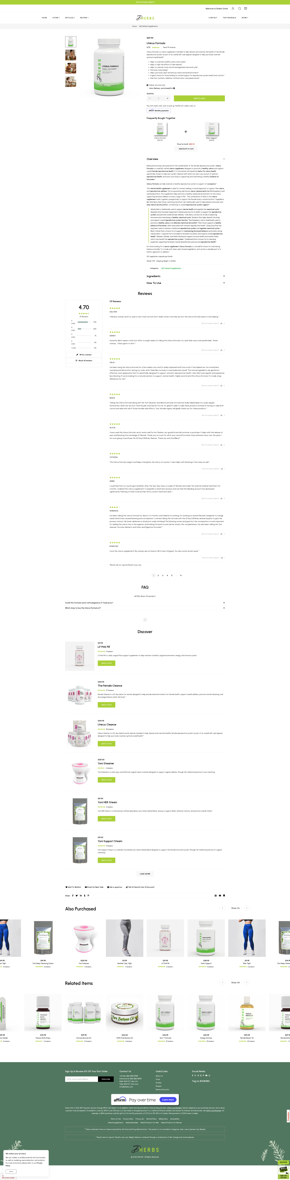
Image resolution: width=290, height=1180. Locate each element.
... (176, 575)
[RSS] (209, 1075)
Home (44, 18)
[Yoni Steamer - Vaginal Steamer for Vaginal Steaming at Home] (79, 772)
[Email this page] (220, 895)
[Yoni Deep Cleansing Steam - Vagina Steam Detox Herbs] (43, 938)
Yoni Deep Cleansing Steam (43, 963)
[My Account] (232, 8)
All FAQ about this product (145, 596)
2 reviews (109, 651)
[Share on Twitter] (77, 895)
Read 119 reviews (169, 47)
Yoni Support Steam (110, 841)
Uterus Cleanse (107, 724)
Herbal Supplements (115, 1123)
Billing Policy (163, 1119)
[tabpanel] (165, 943)
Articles (69, 18)
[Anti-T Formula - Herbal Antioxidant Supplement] (165, 1012)
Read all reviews (85, 360)
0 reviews (109, 846)
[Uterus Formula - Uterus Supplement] (70, 55)
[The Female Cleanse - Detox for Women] (79, 695)
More (244, 18)
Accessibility (174, 1119)
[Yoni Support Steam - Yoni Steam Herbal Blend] (79, 850)
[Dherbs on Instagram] (198, 1075)
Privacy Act (140, 1119)
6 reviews (109, 768)
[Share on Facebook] (72, 895)
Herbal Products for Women (171, 1123)
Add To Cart (199, 98)
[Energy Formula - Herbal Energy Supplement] (206, 1012)
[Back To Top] (283, 6)
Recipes (83, 18)
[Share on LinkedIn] (81, 895)
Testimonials (229, 18)
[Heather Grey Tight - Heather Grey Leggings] (124, 938)
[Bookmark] (224, 895)
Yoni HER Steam (107, 802)
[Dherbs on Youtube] (206, 1075)
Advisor (283, 1162)
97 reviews (110, 690)
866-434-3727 (132, 1076)
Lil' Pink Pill (104, 646)
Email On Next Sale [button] (95, 887)
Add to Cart (106, 663)
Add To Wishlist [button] (74, 887)
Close (11, 1171)
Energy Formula (206, 1038)
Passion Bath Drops (43, 1038)
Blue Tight (247, 963)
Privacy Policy (128, 1119)
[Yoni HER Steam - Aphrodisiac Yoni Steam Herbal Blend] (79, 811)
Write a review (85, 355)
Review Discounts (162, 1090)
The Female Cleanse (110, 685)
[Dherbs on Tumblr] (200, 1075)
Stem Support (211, 138)
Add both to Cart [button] (186, 149)
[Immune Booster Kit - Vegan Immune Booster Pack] (84, 1012)
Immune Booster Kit (83, 1038)
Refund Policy (151, 1119)
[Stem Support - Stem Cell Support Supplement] (206, 938)
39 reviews (210, 1041)
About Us (159, 1076)
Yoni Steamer (106, 763)
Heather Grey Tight (124, 963)
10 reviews (169, 1041)
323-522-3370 (135, 1079)
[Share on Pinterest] (88, 895)
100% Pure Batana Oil (125, 1038)
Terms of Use (116, 1119)
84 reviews (110, 729)
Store (55, 18)
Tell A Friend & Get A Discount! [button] (141, 887)
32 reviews (251, 1041)
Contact (213, 18)
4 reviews (6, 1041)
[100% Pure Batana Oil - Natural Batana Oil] (124, 1012)
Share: (67, 896)
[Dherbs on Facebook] (192, 1075)
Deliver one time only (157, 85)
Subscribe (106, 1079)
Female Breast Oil (247, 1038)
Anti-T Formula (165, 1038)
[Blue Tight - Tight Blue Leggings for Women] (247, 938)
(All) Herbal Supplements (171, 268)
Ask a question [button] (116, 887)
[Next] (181, 575)
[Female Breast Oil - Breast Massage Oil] (247, 1012)
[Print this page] (216, 895)
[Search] (239, 8)
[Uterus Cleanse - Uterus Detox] (79, 734)
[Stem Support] (211, 129)
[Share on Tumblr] (84, 895)
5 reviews (128, 967)
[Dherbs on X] (195, 1075)
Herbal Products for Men (149, 1123)
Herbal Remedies (132, 1123)
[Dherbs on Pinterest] (203, 1075)
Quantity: (150, 94)
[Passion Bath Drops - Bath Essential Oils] (43, 1012)
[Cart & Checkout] (245, 8)
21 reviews (88, 1041)
